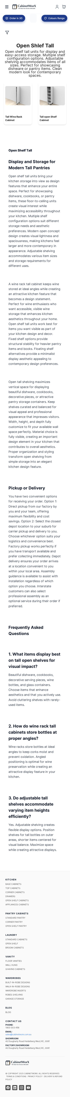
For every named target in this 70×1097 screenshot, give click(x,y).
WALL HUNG (11, 965)
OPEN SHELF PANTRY (16, 926)
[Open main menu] (7, 7)
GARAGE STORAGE (14, 998)
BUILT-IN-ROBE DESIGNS (17, 982)
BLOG (8, 1012)
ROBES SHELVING (14, 994)
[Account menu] (57, 6)
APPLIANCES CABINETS (17, 904)
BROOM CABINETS (14, 947)
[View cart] (63, 6)
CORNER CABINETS (15, 892)
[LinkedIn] (14, 1087)
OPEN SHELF (11, 943)
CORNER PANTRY (14, 922)
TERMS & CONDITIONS (16, 1076)
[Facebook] (8, 1087)
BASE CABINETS (13, 884)
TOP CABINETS (12, 888)
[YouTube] (28, 1087)
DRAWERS (10, 896)
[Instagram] (21, 1087)
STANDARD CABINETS (16, 939)
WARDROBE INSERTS (15, 990)
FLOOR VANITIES (13, 961)
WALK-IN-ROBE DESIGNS (17, 986)
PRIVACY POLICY (35, 1076)
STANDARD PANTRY (15, 918)
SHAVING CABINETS (15, 969)
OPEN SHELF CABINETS (17, 900)
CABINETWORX (31, 1073)
